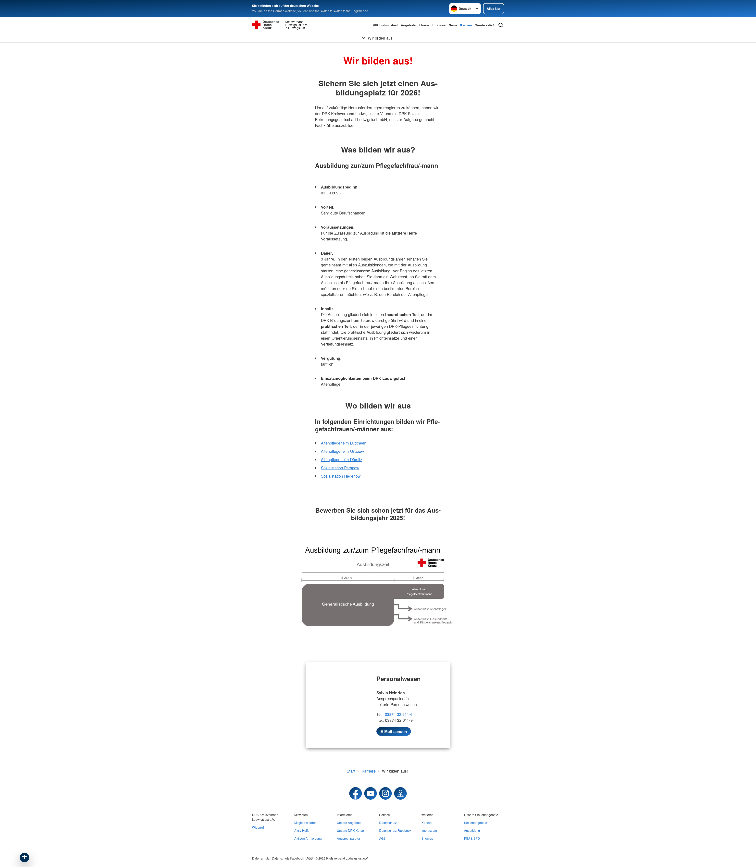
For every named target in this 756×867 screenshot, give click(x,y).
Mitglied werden (305, 822)
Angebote (408, 25)
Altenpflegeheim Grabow (342, 451)
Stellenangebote (475, 822)
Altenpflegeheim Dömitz (341, 459)
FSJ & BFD (472, 838)
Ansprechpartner (348, 838)
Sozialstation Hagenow (341, 476)
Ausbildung (472, 830)
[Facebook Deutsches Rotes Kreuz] (355, 793)
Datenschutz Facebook (395, 830)
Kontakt (427, 822)
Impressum (429, 830)
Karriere (466, 25)
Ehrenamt (426, 25)
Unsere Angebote (349, 822)
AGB (382, 838)
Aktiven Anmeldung (308, 838)
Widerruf (258, 827)
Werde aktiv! (484, 25)
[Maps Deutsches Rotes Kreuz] (400, 793)
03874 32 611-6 (398, 714)
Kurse (441, 25)
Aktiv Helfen (302, 830)
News (453, 25)
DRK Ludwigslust (385, 25)
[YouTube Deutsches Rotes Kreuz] (370, 793)
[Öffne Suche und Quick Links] (501, 25)
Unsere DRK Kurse (350, 830)
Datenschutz (388, 822)
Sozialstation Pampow (340, 467)
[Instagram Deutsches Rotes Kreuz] (385, 793)
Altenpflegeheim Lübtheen (343, 443)
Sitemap (427, 838)
